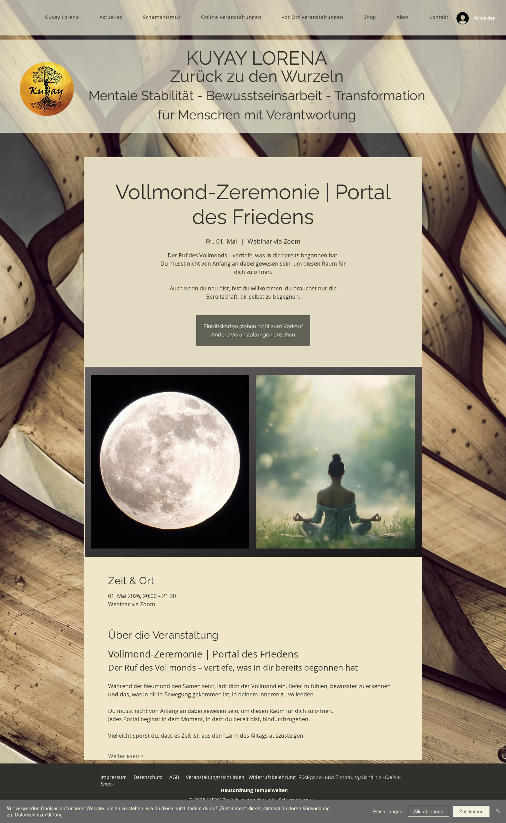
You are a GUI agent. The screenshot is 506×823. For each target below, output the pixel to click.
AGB (174, 777)
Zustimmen (471, 811)
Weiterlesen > (126, 756)
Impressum (114, 777)
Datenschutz (148, 777)
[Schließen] (498, 811)
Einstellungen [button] (387, 811)
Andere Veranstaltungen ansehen (253, 334)
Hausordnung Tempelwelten (254, 790)
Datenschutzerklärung (39, 814)
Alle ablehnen (428, 811)
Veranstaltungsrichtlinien (215, 777)
